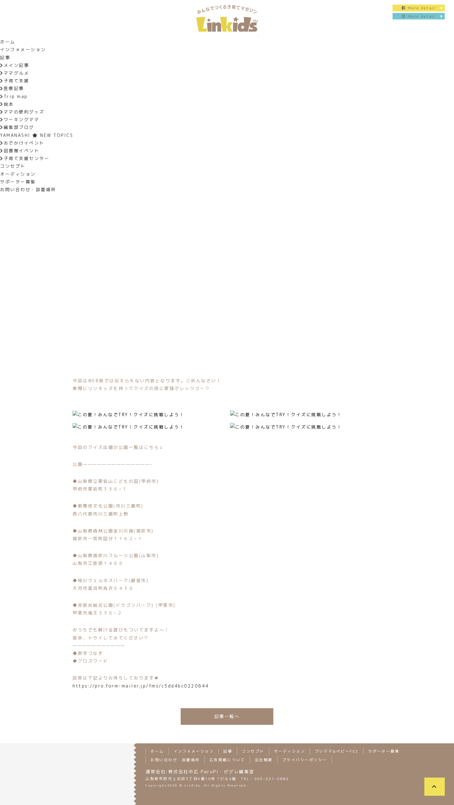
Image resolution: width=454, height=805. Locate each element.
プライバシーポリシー (304, 759)
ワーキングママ (21, 119)
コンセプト (13, 166)
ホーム (7, 42)
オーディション (18, 174)
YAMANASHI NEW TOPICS (36, 135)
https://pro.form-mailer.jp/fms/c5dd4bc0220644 (141, 686)
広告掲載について (227, 759)
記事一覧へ (227, 716)
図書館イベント (21, 151)
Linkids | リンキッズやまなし (227, 18)
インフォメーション (23, 49)
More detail (420, 7)
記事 (5, 57)
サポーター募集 (18, 182)
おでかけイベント (24, 143)
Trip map (16, 96)
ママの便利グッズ (24, 112)
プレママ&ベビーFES (337, 751)
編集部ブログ (19, 127)
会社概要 (264, 759)
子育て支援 (16, 81)
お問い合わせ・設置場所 (28, 189)
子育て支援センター (26, 158)
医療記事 (14, 88)
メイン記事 (16, 65)
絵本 (9, 104)
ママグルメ (16, 73)
